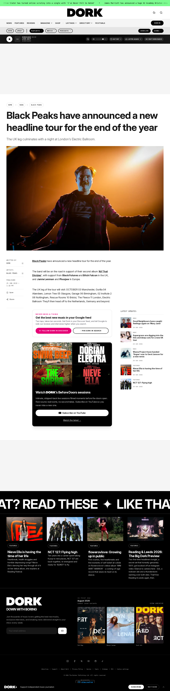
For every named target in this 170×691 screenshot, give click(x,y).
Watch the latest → (72, 420)
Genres (89, 669)
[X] (82, 661)
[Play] (9, 39)
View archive (157, 603)
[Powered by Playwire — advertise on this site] (85, 682)
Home (10, 105)
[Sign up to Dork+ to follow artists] (23, 263)
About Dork (65, 669)
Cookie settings (123, 669)
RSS (112, 669)
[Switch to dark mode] (154, 12)
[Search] (161, 12)
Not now (152, 687)
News (22, 105)
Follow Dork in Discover (53, 331)
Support (54, 669)
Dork (8, 263)
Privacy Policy (77, 669)
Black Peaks (11, 273)
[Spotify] (96, 661)
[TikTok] (102, 661)
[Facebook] (75, 661)
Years (97, 669)
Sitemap (105, 669)
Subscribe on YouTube (74, 413)
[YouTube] (89, 661)
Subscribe (136, 687)
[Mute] (94, 39)
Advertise (44, 669)
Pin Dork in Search (90, 331)
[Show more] (163, 687)
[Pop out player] (88, 39)
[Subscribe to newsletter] (62, 631)
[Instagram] (68, 661)
